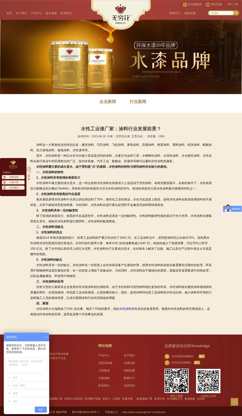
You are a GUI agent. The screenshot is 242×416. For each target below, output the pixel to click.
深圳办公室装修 (73, 398)
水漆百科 (129, 385)
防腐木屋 (127, 398)
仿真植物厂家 (54, 398)
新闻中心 (175, 13)
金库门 (106, 398)
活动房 (201, 398)
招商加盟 (190, 13)
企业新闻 (107, 101)
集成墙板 (190, 398)
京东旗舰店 (195, 4)
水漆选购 (104, 378)
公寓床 (116, 398)
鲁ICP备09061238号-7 (85, 412)
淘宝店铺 (216, 4)
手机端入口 (111, 412)
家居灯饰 (159, 398)
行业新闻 (138, 101)
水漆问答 (129, 363)
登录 (229, 4)
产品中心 (36, 13)
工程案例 (104, 370)
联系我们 (66, 13)
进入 (201, 356)
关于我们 (21, 13)
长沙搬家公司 (175, 398)
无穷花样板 (105, 363)
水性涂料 (125, 308)
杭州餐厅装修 (93, 398)
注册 (236, 4)
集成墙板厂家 (144, 398)
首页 (9, 13)
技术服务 (51, 13)
